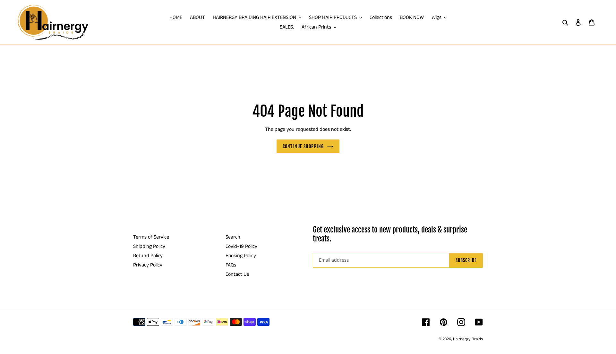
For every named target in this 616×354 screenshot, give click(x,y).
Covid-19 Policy (241, 246)
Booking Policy (241, 255)
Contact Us (237, 274)
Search (233, 237)
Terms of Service (151, 237)
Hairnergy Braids (468, 339)
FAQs (231, 265)
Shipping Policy (149, 246)
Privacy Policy (147, 265)
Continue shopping (303, 146)
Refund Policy (148, 255)
